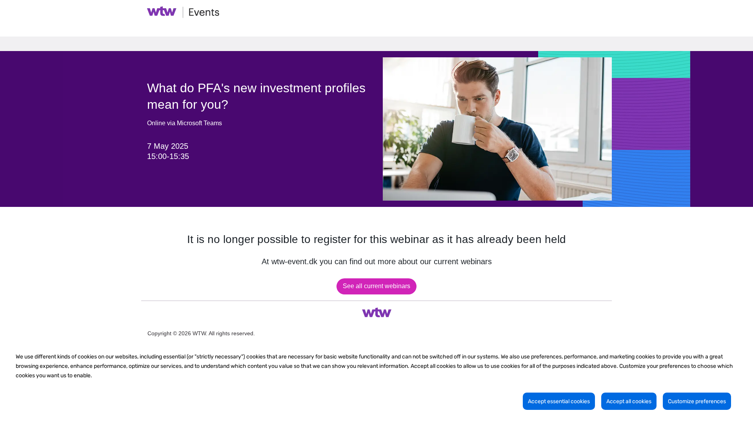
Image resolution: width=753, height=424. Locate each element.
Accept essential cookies (559, 401)
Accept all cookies (628, 401)
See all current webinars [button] (376, 286)
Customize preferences (697, 401)
